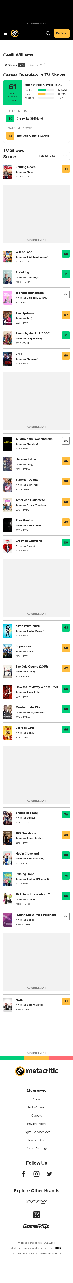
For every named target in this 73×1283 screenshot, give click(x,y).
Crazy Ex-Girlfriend (30, 119)
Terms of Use (36, 1140)
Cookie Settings (36, 1148)
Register (62, 33)
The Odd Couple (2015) (33, 136)
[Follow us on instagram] (36, 1176)
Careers (36, 1116)
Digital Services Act (36, 1132)
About (36, 1099)
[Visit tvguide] (36, 1217)
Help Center (36, 1107)
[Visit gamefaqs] (36, 1228)
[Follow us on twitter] (49, 1176)
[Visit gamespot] (36, 1204)
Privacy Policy (36, 1124)
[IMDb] (58, 1248)
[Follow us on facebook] (23, 1176)
